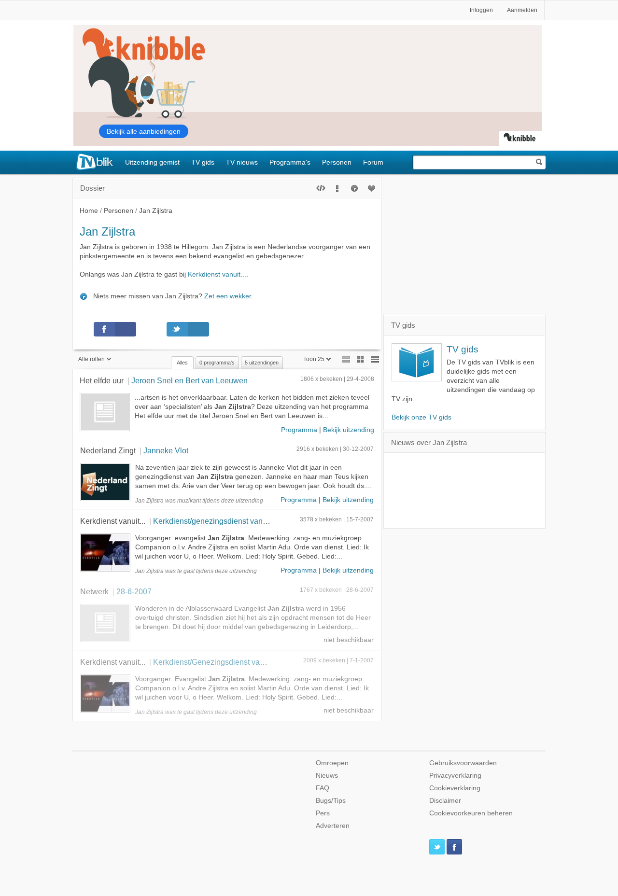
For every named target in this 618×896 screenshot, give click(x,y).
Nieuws (327, 775)
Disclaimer (445, 800)
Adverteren (333, 825)
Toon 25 (313, 359)
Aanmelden (522, 10)
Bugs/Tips (331, 800)
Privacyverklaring (455, 775)
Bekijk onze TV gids (421, 417)
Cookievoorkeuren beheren (471, 813)
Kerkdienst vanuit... (217, 274)
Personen (336, 162)
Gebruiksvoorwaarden (463, 763)
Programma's (289, 162)
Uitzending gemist (152, 162)
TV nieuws (242, 162)
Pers (323, 813)
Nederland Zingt (108, 450)
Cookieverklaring (454, 788)
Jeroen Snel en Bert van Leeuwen (189, 380)
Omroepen (332, 763)
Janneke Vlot (165, 450)
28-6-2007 (134, 591)
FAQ (322, 788)
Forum (373, 162)
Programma (299, 430)
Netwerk (94, 591)
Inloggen (481, 10)
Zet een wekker (227, 296)
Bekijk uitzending (348, 430)
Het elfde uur (102, 380)
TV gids (202, 162)
